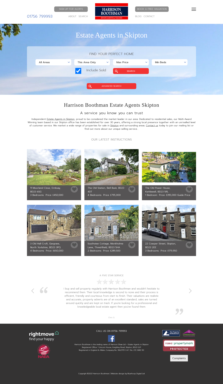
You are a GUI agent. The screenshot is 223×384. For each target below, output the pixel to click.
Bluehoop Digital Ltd (136, 373)
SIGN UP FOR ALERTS (71, 9)
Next (190, 291)
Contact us (152, 125)
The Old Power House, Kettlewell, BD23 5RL (157, 189)
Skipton (114, 125)
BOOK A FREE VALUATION (152, 9)
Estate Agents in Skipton (60, 119)
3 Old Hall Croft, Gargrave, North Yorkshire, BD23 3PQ (45, 245)
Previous (33, 291)
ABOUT (72, 16)
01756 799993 (40, 16)
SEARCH (83, 16)
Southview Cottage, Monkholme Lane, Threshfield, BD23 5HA (105, 245)
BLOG (138, 16)
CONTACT (149, 16)
